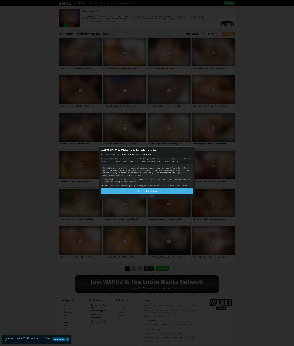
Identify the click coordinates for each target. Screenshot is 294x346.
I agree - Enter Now (147, 191)
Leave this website (147, 196)
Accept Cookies (59, 339)
